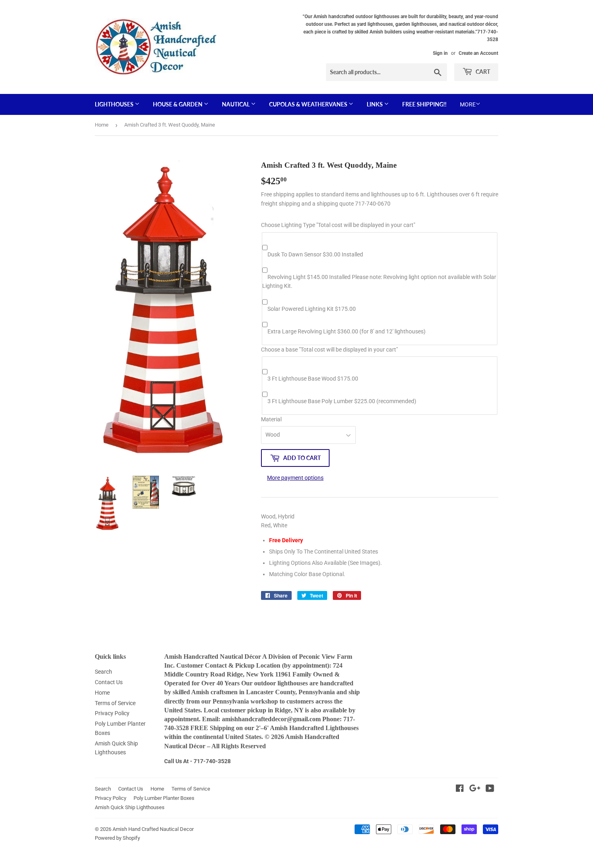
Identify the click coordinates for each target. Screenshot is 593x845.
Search (103, 671)
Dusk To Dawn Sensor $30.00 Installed (315, 254)
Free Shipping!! (424, 104)
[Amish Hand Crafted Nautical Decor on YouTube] (490, 789)
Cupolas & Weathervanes (309, 104)
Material (271, 419)
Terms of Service (115, 703)
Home (102, 125)
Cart (482, 71)
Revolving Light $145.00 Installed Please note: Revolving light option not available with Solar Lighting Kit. (379, 281)
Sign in (440, 53)
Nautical (236, 104)
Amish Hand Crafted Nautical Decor (153, 829)
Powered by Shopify (117, 838)
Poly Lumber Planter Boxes (164, 798)
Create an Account (478, 53)
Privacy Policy (112, 713)
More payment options (295, 478)
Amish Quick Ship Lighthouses (130, 807)
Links (375, 104)
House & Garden (178, 104)
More (468, 104)
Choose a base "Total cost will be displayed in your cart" (329, 349)
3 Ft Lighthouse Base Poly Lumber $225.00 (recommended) (341, 401)
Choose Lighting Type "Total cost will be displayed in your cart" (338, 225)
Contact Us (109, 682)
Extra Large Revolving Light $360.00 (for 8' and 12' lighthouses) (346, 331)
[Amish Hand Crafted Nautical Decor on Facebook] (459, 789)
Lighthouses (115, 104)
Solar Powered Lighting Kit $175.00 (311, 309)
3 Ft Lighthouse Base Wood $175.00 (312, 378)
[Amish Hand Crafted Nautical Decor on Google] (474, 789)
